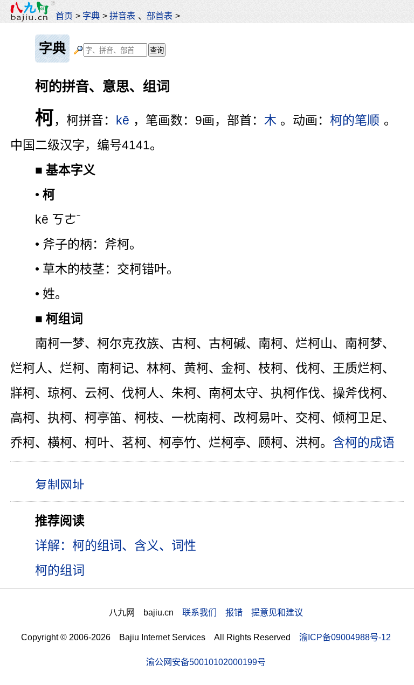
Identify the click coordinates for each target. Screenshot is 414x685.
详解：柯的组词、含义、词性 (115, 545)
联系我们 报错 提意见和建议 (242, 612)
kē (122, 120)
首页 (64, 15)
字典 (91, 15)
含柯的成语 (364, 442)
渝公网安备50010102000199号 (206, 662)
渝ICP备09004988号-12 (345, 637)
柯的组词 (60, 570)
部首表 (159, 15)
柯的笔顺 (355, 120)
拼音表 (122, 15)
